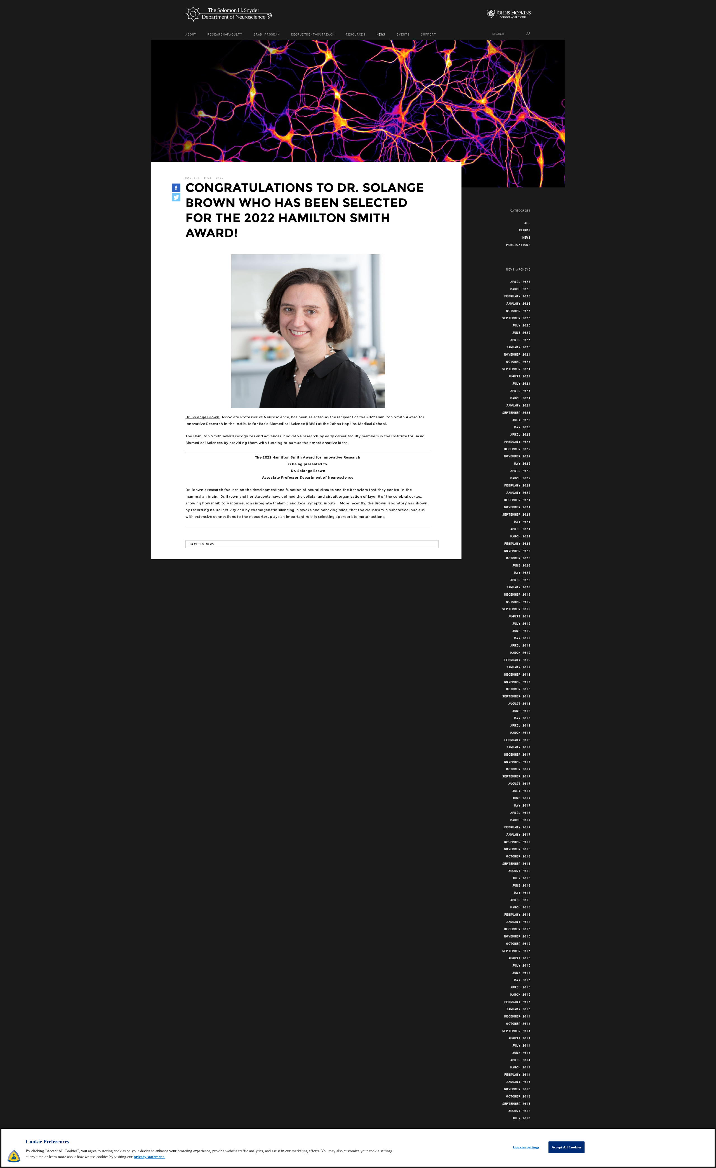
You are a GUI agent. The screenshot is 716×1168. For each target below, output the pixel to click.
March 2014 (520, 1067)
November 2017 (517, 761)
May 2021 (522, 521)
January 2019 (518, 667)
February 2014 (517, 1074)
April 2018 (520, 725)
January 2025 (518, 347)
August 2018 (519, 703)
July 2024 (521, 383)
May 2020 (522, 572)
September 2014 (516, 1031)
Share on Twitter (176, 197)
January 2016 (518, 921)
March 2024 (520, 398)
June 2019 (521, 631)
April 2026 (520, 281)
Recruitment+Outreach (313, 34)
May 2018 (522, 718)
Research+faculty (225, 34)
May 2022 (522, 463)
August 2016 (519, 871)
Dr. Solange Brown (202, 417)
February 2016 (517, 914)
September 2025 (516, 318)
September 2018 (516, 696)
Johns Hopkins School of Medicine (509, 14)
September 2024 (516, 369)
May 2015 (522, 980)
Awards (525, 230)
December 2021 (517, 500)
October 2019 (518, 601)
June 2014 (521, 1052)
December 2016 (517, 841)
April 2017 (520, 812)
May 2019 (522, 638)
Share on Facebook (176, 188)
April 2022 (520, 471)
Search (528, 33)
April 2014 (520, 1060)
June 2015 (521, 972)
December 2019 (517, 594)
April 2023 (520, 434)
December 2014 (517, 1016)
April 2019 (520, 645)
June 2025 (521, 332)
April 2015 (520, 987)
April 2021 (520, 529)
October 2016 (518, 856)
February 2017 (517, 827)
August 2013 (519, 1111)
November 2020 (517, 551)
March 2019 (520, 652)
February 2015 (517, 1002)
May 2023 (522, 427)
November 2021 (517, 507)
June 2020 (521, 565)
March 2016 (520, 907)
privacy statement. (149, 1157)
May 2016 (522, 892)
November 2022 (517, 456)
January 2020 (518, 587)
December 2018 (517, 674)
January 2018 (518, 747)
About (190, 34)
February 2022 (517, 485)
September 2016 (516, 863)
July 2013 (521, 1118)
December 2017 (517, 754)
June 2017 (521, 798)
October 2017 (518, 769)
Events (403, 34)
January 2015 (518, 1009)
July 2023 (521, 420)
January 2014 (518, 1082)
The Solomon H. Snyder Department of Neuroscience (228, 14)
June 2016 (521, 885)
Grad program (267, 34)
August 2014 (519, 1038)
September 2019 (516, 609)
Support (428, 34)
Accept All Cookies (566, 1147)
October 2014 (518, 1023)
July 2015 (521, 965)
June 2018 (521, 711)
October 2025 (518, 310)
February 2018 (517, 740)
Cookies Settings (526, 1147)
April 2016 (520, 900)
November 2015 (517, 936)
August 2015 (519, 958)
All (527, 223)
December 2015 (517, 929)
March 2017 (520, 820)
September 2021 (516, 514)
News (381, 34)
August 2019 (519, 616)
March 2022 (520, 478)
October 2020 (518, 558)
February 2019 (517, 660)
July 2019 (521, 623)
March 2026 (520, 289)
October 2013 (518, 1096)
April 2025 (520, 340)
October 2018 (518, 689)
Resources (356, 34)
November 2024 (517, 354)
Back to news (202, 544)
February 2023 (517, 441)
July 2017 (521, 791)
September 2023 (516, 412)
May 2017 (522, 805)
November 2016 (517, 849)
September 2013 (516, 1103)
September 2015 (516, 951)
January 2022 (518, 492)
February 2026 (517, 296)
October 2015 (518, 943)
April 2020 (520, 580)
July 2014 (521, 1045)
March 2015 (520, 994)
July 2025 (521, 325)
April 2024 (520, 391)
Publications (518, 244)
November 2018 (517, 681)
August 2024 (519, 376)
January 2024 (518, 405)
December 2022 (517, 449)
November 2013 (517, 1089)
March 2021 (520, 536)
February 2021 (517, 543)
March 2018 (520, 732)
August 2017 (519, 783)
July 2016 (521, 878)
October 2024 (518, 361)
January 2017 (518, 834)
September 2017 (516, 776)
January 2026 (518, 303)
